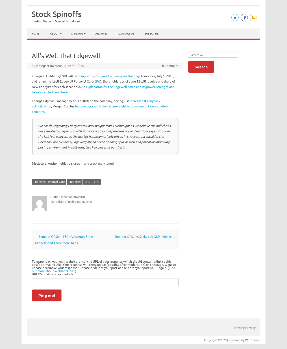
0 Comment (170, 65)
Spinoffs (77, 33)
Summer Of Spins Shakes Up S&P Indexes (145, 236)
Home (35, 33)
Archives (101, 33)
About (54, 33)
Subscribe (152, 33)
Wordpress (252, 340)
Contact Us (126, 33)
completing (86, 76)
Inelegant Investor (49, 65)
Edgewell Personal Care (49, 181)
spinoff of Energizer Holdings (119, 76)
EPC (97, 81)
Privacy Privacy (245, 327)
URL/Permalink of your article (53, 273)
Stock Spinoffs (56, 13)
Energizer (75, 181)
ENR (63, 76)
